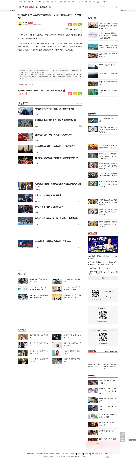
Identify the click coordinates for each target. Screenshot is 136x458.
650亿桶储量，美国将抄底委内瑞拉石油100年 (53, 241)
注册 (104, 2)
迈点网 (25, 22)
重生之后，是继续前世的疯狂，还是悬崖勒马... (111, 366)
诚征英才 (65, 454)
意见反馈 (87, 454)
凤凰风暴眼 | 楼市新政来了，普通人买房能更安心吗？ (56, 120)
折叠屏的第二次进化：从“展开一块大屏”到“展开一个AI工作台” (103, 273)
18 (81, 164)
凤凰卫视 (38, 2)
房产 (65, 2)
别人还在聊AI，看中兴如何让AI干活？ (101, 268)
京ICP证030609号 (104, 454)
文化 (77, 2)
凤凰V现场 (92, 233)
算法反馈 (79, 103)
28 (81, 201)
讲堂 (106, 351)
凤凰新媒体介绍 (31, 454)
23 (81, 224)
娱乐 (48, 2)
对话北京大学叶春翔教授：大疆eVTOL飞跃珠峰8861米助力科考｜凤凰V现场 (102, 263)
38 (81, 247)
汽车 (60, 2)
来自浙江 (33, 25)
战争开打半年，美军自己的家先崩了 (49, 207)
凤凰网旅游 (107, 291)
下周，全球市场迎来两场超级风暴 (48, 195)
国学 (90, 2)
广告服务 (58, 454)
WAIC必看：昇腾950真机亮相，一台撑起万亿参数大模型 (102, 257)
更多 (98, 2)
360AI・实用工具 (74, 29)
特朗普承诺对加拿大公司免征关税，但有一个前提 (54, 108)
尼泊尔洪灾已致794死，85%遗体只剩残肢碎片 (53, 134)
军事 (73, 2)
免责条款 (80, 454)
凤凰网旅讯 (43, 7)
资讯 (25, 2)
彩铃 (112, 351)
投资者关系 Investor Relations (45, 454)
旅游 (81, 2)
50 (81, 213)
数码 (94, 2)
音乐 (109, 351)
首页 (20, 2)
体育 (52, 2)
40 (81, 141)
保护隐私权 (73, 454)
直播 (33, 2)
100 (81, 152)
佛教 (86, 2)
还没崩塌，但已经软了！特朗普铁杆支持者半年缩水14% (57, 157)
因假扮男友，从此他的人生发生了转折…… (95, 365)
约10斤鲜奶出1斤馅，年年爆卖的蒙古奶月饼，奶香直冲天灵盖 (40, 91)
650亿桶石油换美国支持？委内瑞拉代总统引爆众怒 (55, 146)
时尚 (56, 2)
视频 (29, 2)
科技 (69, 2)
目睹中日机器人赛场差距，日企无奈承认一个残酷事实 (56, 218)
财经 (44, 2)
